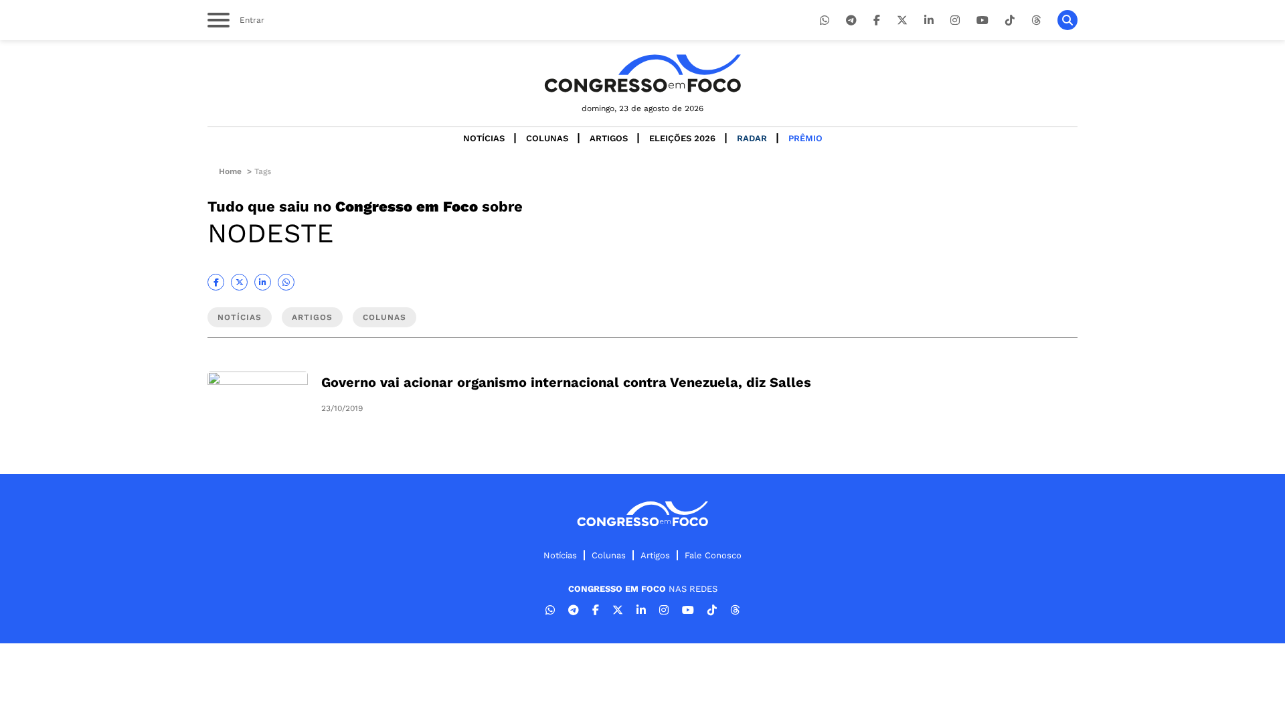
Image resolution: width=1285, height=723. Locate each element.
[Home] (642, 73)
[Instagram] (955, 20)
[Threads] (1036, 20)
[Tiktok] (1010, 20)
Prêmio (805, 138)
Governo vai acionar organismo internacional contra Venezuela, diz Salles (566, 382)
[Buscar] (1067, 20)
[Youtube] (982, 20)
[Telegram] (851, 20)
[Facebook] (876, 20)
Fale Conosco (713, 555)
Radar (752, 138)
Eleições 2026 (682, 138)
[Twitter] (902, 20)
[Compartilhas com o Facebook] (215, 282)
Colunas (547, 138)
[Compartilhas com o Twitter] (239, 282)
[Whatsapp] (824, 20)
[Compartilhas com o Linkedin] (262, 282)
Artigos (609, 138)
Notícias (484, 138)
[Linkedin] (929, 20)
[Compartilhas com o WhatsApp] (286, 282)
